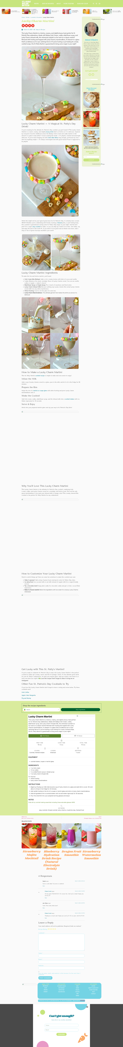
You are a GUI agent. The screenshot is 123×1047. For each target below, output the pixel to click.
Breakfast (45, 986)
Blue (77, 986)
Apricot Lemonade (94, 11)
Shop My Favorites (48, 3)
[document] (61, 1025)
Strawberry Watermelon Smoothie (75, 11)
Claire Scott (48, 891)
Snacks (45, 989)
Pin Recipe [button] (79, 736)
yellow (77, 990)
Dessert (46, 991)
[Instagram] (96, 3)
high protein (61, 991)
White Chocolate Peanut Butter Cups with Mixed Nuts (91, 147)
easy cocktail (36, 226)
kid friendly (62, 988)
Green (77, 988)
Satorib (82, 1000)
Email (40, 959)
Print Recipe (45, 736)
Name (40, 953)
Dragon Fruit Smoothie (55, 11)
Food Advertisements (95, 19)
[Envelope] (99, 3)
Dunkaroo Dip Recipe (91, 109)
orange (77, 991)
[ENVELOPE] (93, 74)
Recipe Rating (42, 929)
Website (40, 965)
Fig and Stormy (26, 698)
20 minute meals (61, 986)
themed (59, 223)
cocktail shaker (69, 399)
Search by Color (82, 3)
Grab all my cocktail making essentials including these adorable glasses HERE (51, 802)
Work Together (68, 3)
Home (23, 17)
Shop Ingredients (80, 709)
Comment (41, 933)
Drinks (27, 17)
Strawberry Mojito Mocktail (15, 11)
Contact (93, 993)
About (59, 3)
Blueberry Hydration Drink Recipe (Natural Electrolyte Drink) (34, 11)
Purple (77, 995)
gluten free (61, 990)
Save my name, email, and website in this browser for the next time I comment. (59, 974)
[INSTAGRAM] (89, 74)
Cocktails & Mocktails (36, 17)
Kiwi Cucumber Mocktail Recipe (117, 11)
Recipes (36, 3)
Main (45, 987)
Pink (77, 993)
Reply (44, 885)
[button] (93, 4)
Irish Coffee (25, 692)
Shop (93, 991)
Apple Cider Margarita (29, 695)
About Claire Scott (93, 988)
